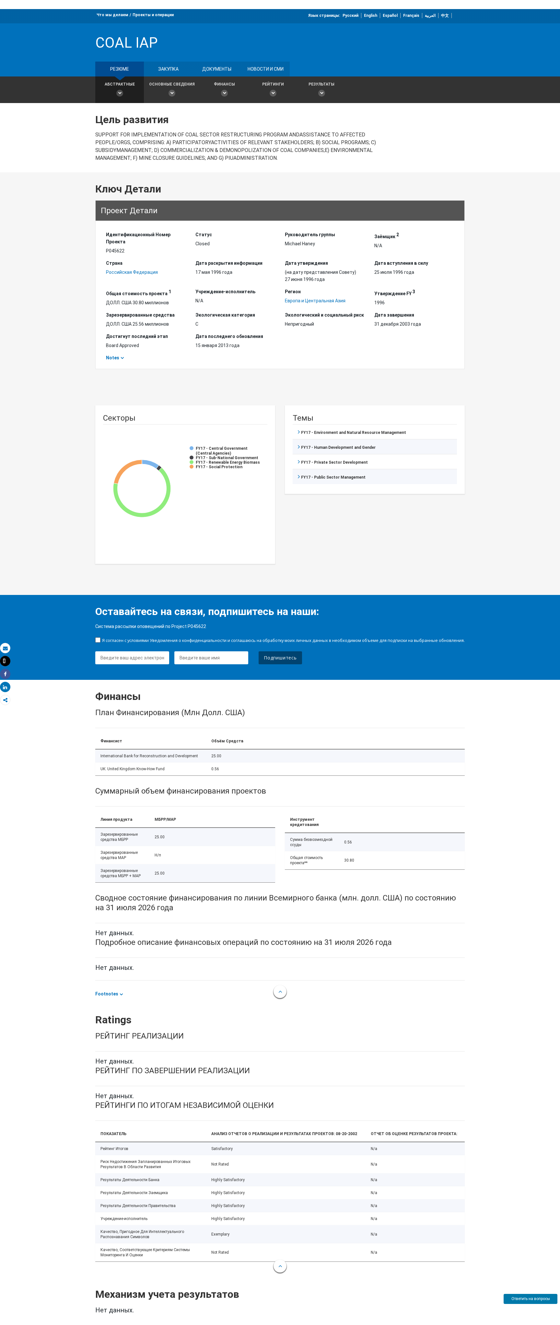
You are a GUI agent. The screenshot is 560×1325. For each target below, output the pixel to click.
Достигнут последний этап (137, 336)
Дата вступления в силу (401, 263)
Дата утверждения (306, 263)
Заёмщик (386, 235)
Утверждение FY (394, 292)
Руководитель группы (310, 234)
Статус (203, 234)
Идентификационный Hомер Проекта (138, 238)
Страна (114, 263)
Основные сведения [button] (172, 84)
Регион (293, 291)
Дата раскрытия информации (228, 263)
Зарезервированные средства (140, 315)
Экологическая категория (225, 315)
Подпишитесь (280, 658)
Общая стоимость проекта (138, 292)
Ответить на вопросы (530, 1298)
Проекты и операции (153, 15)
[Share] (5, 674)
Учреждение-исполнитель (225, 291)
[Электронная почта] (5, 648)
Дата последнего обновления (229, 336)
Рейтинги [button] (273, 84)
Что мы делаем (112, 15)
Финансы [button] (224, 84)
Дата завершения (394, 315)
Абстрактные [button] (120, 84)
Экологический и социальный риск (324, 315)
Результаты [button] (321, 84)
